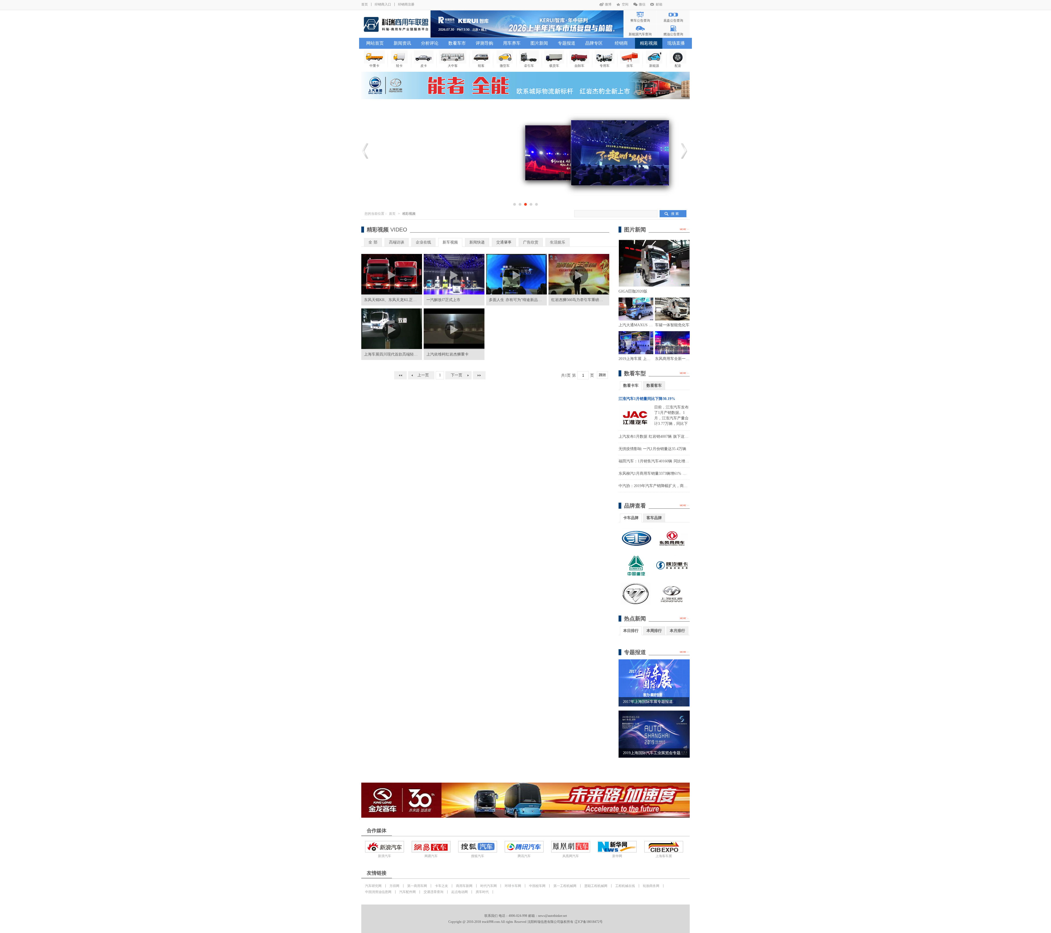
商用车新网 (464, 886)
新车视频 (450, 242)
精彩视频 (648, 43)
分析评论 (429, 43)
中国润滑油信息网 (378, 892)
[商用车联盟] (396, 24)
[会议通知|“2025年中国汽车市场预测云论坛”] (527, 24)
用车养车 (512, 43)
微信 (642, 4)
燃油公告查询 (673, 34)
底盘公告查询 (673, 20)
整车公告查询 (640, 20)
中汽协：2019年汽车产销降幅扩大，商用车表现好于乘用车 (668, 486)
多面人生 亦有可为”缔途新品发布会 (519, 300)
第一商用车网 (417, 886)
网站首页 (375, 43)
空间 (625, 4)
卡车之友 (441, 886)
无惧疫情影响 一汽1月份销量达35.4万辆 (652, 449)
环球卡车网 (513, 886)
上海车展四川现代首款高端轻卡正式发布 (398, 354)
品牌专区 (594, 43)
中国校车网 (537, 886)
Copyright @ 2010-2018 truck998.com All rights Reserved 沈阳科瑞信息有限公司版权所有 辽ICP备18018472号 (525, 922)
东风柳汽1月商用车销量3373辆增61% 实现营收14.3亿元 (665, 473)
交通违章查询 (433, 892)
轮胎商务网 (651, 886)
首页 (364, 4)
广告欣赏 (530, 242)
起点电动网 (459, 892)
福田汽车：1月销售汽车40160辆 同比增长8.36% (659, 461)
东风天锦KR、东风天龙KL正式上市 (394, 300)
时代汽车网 (488, 886)
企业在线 (423, 242)
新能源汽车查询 (640, 34)
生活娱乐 (557, 242)
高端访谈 (396, 242)
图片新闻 (539, 43)
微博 (608, 4)
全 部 (372, 242)
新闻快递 (477, 242)
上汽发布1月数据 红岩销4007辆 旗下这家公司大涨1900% (667, 436)
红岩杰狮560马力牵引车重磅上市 (579, 300)
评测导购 (484, 43)
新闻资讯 (402, 43)
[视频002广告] (525, 800)
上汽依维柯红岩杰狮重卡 (447, 354)
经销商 (621, 43)
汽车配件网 (407, 892)
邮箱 (659, 4)
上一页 (423, 375)
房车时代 (482, 892)
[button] (514, 204)
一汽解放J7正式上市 (443, 300)
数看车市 (457, 43)
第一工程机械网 (564, 886)
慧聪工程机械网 (595, 886)
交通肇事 (504, 242)
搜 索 (675, 214)
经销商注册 (406, 4)
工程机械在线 (625, 886)
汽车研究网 (373, 886)
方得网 (394, 886)
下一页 (456, 375)
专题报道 (566, 43)
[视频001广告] (525, 85)
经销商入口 (383, 4)
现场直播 (676, 43)
